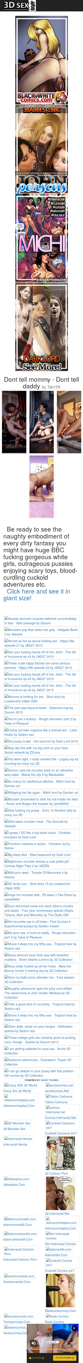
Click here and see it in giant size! (36, 594)
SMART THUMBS (49, 1080)
